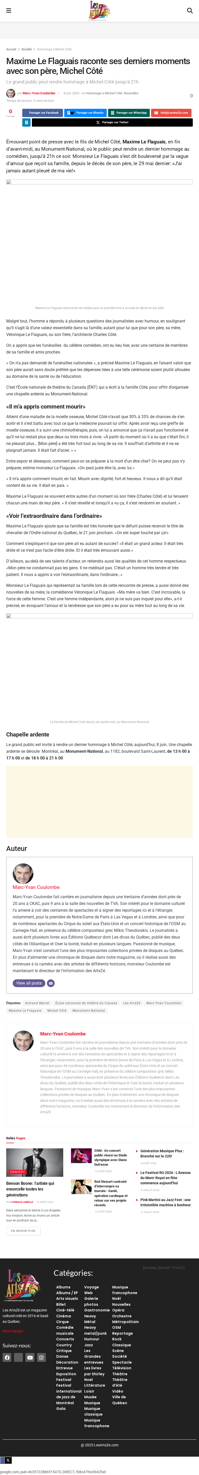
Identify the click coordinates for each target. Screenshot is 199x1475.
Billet (61, 1304)
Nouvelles (131, 93)
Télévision (121, 1368)
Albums (63, 1287)
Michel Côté (57, 1010)
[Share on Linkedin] (26, 122)
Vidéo (117, 1391)
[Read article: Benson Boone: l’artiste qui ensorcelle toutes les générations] (34, 1162)
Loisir (89, 1391)
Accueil (11, 49)
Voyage (91, 1287)
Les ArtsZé (131, 1003)
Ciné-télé (65, 1310)
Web (88, 1292)
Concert (17, 1172)
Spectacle (122, 1362)
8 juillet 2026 (149, 1190)
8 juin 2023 (71, 93)
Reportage (122, 1333)
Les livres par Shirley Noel (94, 1373)
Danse (62, 1356)
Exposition (66, 1374)
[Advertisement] (99, 29)
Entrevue (64, 1368)
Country (64, 1345)
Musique (92, 1402)
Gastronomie (97, 1310)
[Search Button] (190, 11)
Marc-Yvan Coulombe (39, 93)
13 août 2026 (103, 1171)
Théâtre (119, 1374)
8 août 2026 (148, 1163)
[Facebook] (7, 1357)
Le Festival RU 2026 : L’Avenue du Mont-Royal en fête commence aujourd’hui (165, 1178)
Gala (61, 1408)
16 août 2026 (44, 1202)
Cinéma (63, 1316)
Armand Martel (37, 1003)
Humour (91, 1339)
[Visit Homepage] (99, 11)
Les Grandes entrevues (93, 1356)
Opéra (118, 1310)
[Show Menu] (8, 11)
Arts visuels (67, 1298)
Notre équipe (13, 1331)
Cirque (62, 1321)
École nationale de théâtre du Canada (86, 1003)
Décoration (67, 1362)
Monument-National (89, 1010)
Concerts (65, 1339)
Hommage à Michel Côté (54, 49)
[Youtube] (29, 1357)
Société (27, 49)
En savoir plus (25, 1230)
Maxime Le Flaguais (25, 1010)
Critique (64, 1350)
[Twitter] (18, 1357)
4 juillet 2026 (149, 1212)
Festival (63, 1379)
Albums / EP (67, 1292)
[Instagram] (41, 1357)
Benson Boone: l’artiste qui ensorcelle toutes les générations (30, 1189)
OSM (116, 1327)
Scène (118, 1350)
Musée (90, 1397)
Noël (116, 1298)
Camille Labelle (22, 1202)
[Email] (51, 983)
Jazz (88, 1345)
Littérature (94, 1385)
